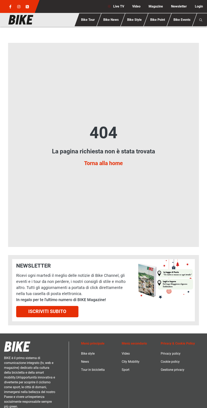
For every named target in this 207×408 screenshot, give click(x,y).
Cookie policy (170, 362)
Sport (125, 370)
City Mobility (130, 362)
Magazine (156, 6)
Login (199, 6)
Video (136, 6)
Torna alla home (103, 163)
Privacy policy (171, 353)
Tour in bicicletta (93, 370)
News (85, 362)
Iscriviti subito (47, 311)
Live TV (118, 6)
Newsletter (179, 6)
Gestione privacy (172, 370)
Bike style (88, 353)
